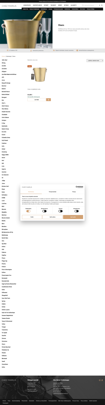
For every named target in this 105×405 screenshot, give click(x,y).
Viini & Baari (82, 9)
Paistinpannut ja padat (58, 9)
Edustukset (31, 400)
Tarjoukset (53, 5)
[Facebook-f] (102, 380)
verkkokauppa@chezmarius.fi (60, 393)
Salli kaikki (73, 217)
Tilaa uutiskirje (84, 400)
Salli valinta (52, 217)
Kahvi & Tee (25, 9)
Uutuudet (46, 5)
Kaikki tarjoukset (93, 400)
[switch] (44, 211)
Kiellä (32, 217)
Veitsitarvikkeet (75, 9)
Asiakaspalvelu (27, 5)
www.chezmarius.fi (32, 391)
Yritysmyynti (5, 403)
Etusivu (3, 56)
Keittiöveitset (67, 9)
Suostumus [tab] (31, 191)
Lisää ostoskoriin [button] (48, 99)
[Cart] (101, 5)
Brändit (60, 5)
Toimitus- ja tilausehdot (41, 400)
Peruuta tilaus (75, 400)
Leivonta (50, 9)
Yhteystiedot (24, 400)
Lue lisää (36, 99)
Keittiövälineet (44, 9)
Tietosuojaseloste (52, 400)
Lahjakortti (74, 5)
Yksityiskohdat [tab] (52, 191)
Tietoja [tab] (74, 191)
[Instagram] (100, 380)
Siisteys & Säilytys (90, 9)
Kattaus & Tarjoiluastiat (34, 9)
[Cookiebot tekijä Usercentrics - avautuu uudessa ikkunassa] (77, 187)
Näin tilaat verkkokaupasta (64, 400)
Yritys (9, 400)
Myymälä (66, 5)
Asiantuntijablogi (37, 5)
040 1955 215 (58, 386)
